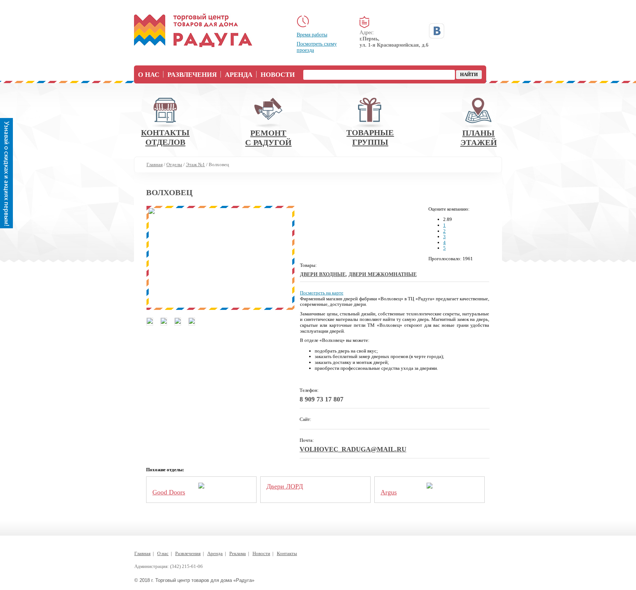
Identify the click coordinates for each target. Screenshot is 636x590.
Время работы (312, 34)
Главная (142, 553)
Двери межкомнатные (383, 274)
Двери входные (323, 274)
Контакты (287, 553)
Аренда (238, 74)
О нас (148, 74)
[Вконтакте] (436, 31)
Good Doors (168, 492)
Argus (389, 492)
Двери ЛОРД (284, 486)
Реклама (237, 553)
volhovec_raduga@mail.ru (353, 449)
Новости (278, 74)
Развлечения (192, 74)
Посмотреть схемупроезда (317, 47)
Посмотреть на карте (321, 293)
